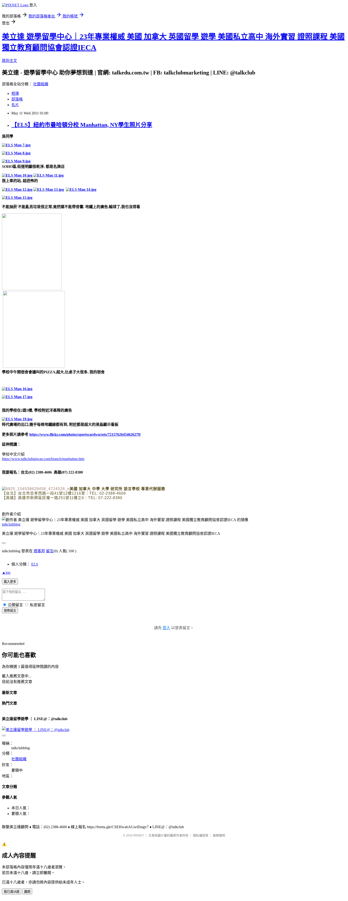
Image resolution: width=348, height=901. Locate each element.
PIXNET (138, 835)
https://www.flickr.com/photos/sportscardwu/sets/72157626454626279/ (85, 434)
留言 (50, 551)
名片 (15, 105)
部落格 (17, 99)
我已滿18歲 (11, 891)
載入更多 (10, 581)
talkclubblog (11, 524)
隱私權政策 (200, 835)
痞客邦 (39, 551)
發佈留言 (10, 610)
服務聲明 (219, 835)
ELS (34, 564)
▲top (6, 572)
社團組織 (40, 84)
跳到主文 (9, 61)
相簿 (15, 93)
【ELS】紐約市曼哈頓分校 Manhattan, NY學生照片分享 (81, 125)
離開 (27, 891)
